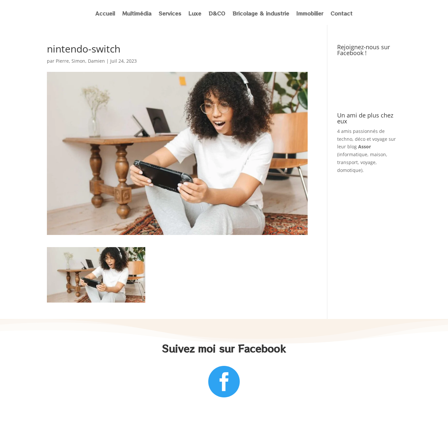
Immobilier (309, 14)
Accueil (105, 14)
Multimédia (137, 14)
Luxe (195, 14)
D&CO (217, 14)
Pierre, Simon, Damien (80, 61)
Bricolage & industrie (261, 14)
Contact (342, 14)
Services (170, 14)
